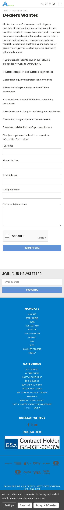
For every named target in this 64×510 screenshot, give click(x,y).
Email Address (32, 175)
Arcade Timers (32, 373)
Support (32, 337)
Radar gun (32, 396)
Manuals (32, 314)
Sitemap (32, 353)
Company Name (11, 189)
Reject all (25, 505)
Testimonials (32, 318)
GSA (32, 341)
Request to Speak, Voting (32, 400)
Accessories (32, 369)
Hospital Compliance (32, 377)
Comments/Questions (32, 204)
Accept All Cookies (46, 505)
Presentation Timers (32, 388)
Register (37, 349)
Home (32, 322)
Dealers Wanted (32, 333)
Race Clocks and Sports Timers (32, 392)
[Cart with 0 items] (53, 3)
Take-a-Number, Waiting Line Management (32, 404)
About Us (32, 329)
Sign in (26, 349)
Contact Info (32, 326)
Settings (9, 505)
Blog (32, 345)
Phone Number (10, 160)
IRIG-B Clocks (32, 381)
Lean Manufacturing (32, 385)
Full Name (8, 145)
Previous (4, 507)
